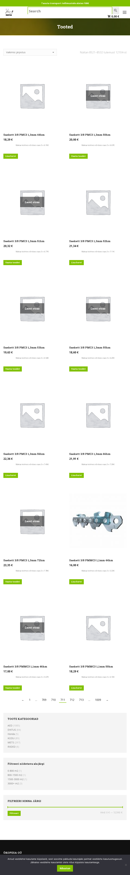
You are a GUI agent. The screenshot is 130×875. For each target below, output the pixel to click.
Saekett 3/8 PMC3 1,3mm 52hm (89, 241)
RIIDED (12, 746)
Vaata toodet (78, 156)
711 (62, 700)
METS (11, 742)
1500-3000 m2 (16, 779)
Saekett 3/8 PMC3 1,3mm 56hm (24, 454)
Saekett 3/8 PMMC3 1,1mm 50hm (91, 666)
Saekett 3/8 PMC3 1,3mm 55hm (89, 347)
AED (10, 725)
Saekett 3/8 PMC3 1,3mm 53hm (24, 347)
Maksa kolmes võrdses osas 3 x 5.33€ (98, 570)
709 (44, 700)
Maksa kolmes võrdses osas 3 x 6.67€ (98, 145)
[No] (125, 865)
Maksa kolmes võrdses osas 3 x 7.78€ (32, 570)
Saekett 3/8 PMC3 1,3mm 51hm (23, 241)
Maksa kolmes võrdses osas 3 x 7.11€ (98, 251)
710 (53, 700)
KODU (11, 738)
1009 (98, 700)
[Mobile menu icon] (125, 12)
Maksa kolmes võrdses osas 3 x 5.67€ (32, 677)
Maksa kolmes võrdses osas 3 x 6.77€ (32, 251)
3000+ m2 (13, 783)
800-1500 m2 (15, 775)
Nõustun (65, 868)
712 (72, 700)
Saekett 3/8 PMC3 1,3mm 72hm (24, 560)
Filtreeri (14, 813)
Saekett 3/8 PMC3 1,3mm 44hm (24, 134)
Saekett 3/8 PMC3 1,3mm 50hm (89, 134)
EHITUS (12, 729)
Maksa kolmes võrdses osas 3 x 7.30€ (98, 464)
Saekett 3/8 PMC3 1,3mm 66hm (89, 454)
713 (81, 700)
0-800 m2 (13, 770)
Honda (11, 734)
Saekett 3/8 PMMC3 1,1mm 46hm (25, 666)
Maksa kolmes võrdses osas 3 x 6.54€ (32, 358)
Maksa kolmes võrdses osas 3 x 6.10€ (32, 145)
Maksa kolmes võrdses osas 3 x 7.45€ (32, 464)
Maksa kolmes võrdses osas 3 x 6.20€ (98, 358)
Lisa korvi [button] (10, 156)
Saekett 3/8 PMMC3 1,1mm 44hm (91, 560)
